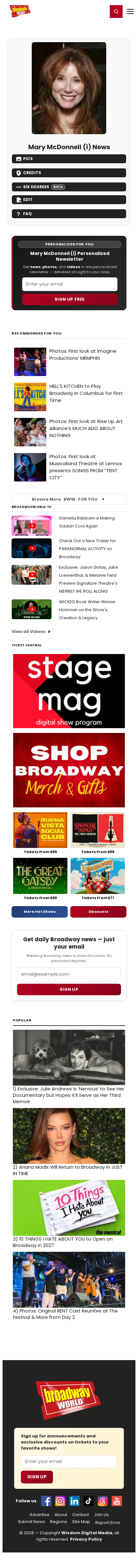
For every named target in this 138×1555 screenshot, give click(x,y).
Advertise (39, 1515)
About (61, 1515)
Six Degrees (43, 186)
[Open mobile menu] (130, 11)
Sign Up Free (70, 299)
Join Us (101, 1515)
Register (82, 11)
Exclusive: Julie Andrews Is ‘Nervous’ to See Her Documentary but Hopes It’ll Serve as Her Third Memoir (68, 1095)
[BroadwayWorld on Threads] (102, 1501)
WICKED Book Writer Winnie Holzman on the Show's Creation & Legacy (87, 610)
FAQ (27, 213)
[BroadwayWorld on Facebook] (46, 1501)
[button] (116, 11)
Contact (80, 1515)
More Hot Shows (40, 911)
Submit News (31, 1522)
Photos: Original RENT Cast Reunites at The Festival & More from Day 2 (65, 1314)
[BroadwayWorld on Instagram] (60, 1501)
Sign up (69, 989)
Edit (28, 199)
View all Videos (29, 631)
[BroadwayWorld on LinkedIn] (74, 1501)
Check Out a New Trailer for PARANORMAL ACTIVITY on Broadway (87, 549)
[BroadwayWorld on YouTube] (117, 1501)
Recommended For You (37, 333)
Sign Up (37, 1477)
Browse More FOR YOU (65, 499)
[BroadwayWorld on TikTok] (88, 1501)
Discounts (98, 911)
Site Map (81, 1522)
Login (100, 11)
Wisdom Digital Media (86, 1533)
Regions (58, 1522)
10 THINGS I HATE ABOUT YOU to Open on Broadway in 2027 (63, 1242)
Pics (28, 158)
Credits (32, 172)
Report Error (107, 1523)
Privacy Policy (86, 1539)
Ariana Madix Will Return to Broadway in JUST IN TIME (68, 1170)
